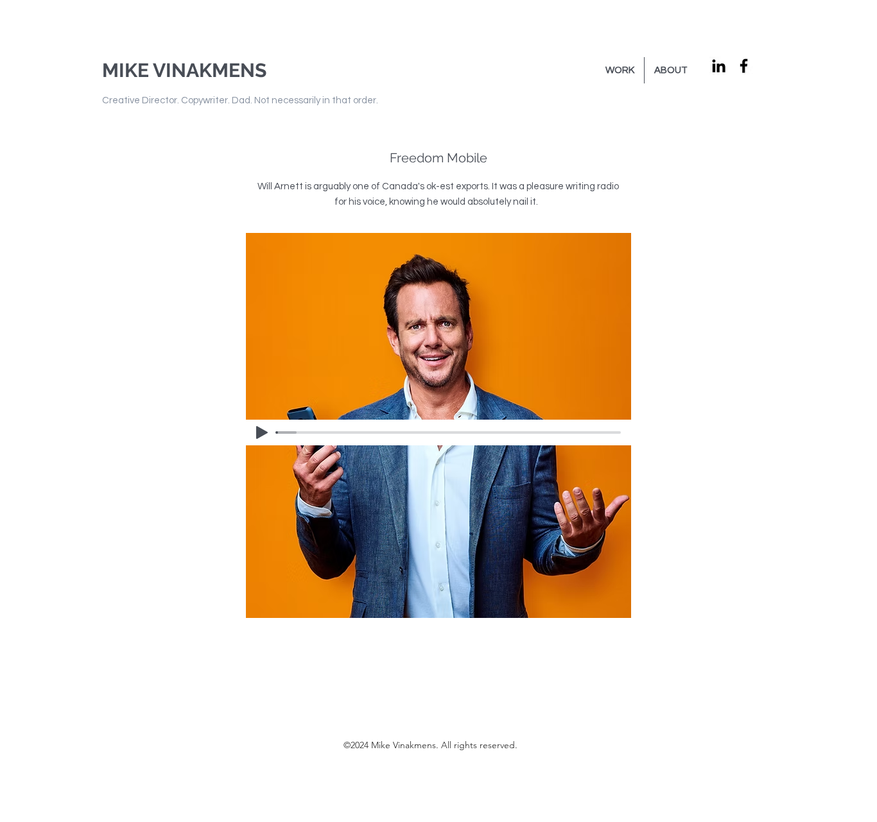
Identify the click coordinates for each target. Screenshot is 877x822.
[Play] (262, 432)
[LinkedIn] (718, 65)
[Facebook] (743, 65)
